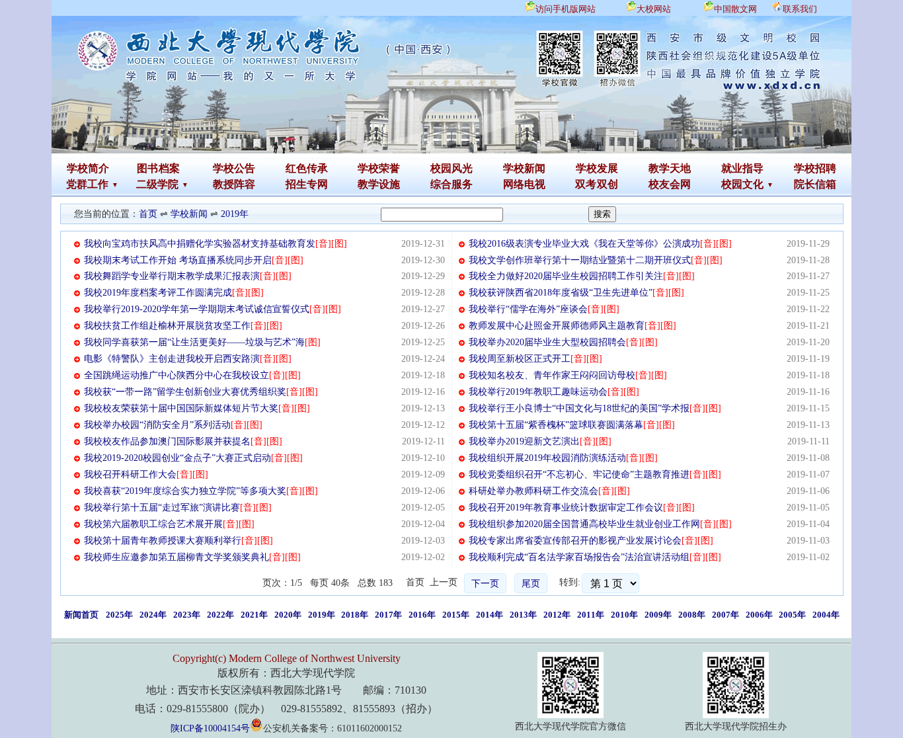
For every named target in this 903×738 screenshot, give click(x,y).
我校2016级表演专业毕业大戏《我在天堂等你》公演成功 (584, 244)
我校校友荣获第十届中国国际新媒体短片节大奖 (181, 408)
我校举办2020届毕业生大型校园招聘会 (547, 342)
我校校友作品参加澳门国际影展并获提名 (167, 441)
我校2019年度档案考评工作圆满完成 (158, 293)
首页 (148, 214)
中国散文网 (735, 9)
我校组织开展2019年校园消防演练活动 (547, 458)
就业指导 (742, 168)
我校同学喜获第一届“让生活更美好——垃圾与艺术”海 (194, 342)
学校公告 (234, 168)
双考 (585, 184)
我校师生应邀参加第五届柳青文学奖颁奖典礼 (176, 557)
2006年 (759, 615)
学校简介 (88, 168)
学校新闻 (524, 168)
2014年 (489, 615)
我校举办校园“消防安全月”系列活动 (157, 425)
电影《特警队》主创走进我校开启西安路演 (172, 359)
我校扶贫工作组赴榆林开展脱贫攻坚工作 (167, 326)
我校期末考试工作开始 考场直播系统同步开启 (178, 260)
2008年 (691, 615)
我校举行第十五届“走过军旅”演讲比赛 (162, 507)
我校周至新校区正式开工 (519, 359)
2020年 (287, 615)
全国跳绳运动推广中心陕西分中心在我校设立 (176, 375)
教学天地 (669, 168)
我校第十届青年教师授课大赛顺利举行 (162, 541)
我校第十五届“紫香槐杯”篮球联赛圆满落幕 (556, 425)
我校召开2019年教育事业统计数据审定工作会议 (566, 507)
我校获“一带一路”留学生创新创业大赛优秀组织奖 (185, 392)
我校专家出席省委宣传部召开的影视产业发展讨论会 (575, 541)
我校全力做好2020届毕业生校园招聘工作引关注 (566, 276)
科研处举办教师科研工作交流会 (533, 491)
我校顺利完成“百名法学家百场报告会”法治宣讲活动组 (579, 557)
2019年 (235, 214)
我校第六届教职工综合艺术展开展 (153, 524)
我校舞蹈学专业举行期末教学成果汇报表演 (172, 276)
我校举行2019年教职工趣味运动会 (538, 392)
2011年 (590, 615)
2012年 (556, 615)
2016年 (422, 615)
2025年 (119, 615)
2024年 (153, 615)
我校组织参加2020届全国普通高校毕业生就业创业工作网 (584, 524)
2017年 (388, 615)
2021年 (254, 615)
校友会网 (669, 184)
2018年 (354, 615)
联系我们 (800, 9)
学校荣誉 (379, 168)
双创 (607, 184)
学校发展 (597, 168)
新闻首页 (81, 615)
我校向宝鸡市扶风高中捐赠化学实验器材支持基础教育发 (199, 244)
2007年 (725, 615)
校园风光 (451, 168)
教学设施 (379, 184)
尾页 (531, 584)
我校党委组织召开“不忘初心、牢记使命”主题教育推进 (579, 474)
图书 (147, 168)
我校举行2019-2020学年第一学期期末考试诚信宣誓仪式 (196, 309)
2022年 (220, 615)
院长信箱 (815, 184)
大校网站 (654, 9)
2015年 (455, 615)
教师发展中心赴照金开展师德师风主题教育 (557, 326)
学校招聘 (815, 168)
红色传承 (307, 168)
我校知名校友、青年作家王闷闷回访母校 (552, 375)
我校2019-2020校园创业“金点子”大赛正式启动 (177, 458)
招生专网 (307, 184)
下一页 (485, 584)
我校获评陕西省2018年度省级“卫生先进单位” (560, 293)
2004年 (826, 615)
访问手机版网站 (565, 9)
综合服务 (451, 184)
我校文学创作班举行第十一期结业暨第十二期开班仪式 (580, 260)
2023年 (186, 615)
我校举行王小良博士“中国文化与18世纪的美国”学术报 (579, 408)
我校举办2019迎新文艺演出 (524, 441)
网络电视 (524, 184)
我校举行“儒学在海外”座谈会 (528, 309)
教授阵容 (234, 184)
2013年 (523, 615)
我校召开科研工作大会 (130, 474)
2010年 (624, 615)
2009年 (658, 615)
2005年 (792, 615)
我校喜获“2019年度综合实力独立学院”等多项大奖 (185, 491)
